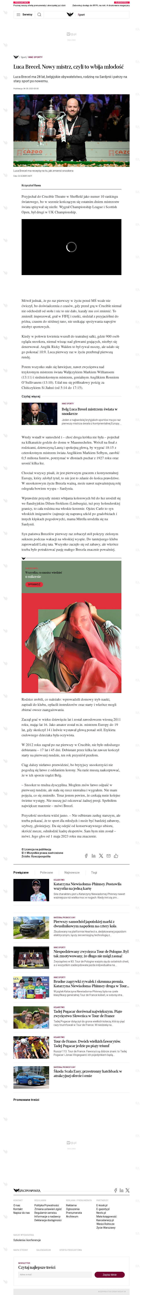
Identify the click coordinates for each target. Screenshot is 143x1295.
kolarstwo (59, 1037)
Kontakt (18, 1209)
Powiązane (21, 872)
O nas (16, 1205)
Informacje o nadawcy (47, 1216)
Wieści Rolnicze (105, 1223)
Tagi (94, 872)
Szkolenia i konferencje (27, 1240)
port (81, 15)
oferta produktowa (70, 1250)
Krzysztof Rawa (31, 185)
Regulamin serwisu (45, 1212)
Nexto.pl (101, 1212)
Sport (23, 57)
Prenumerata (74, 1212)
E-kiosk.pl (101, 1205)
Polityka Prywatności (46, 1205)
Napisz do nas (21, 1212)
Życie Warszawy (105, 1227)
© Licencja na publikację (36, 849)
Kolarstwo (59, 880)
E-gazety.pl (102, 1209)
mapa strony (20, 1250)
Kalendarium (43, 1250)
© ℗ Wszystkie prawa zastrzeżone (42, 852)
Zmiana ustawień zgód (47, 1209)
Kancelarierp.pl (105, 1220)
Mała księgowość (106, 1216)
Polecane (46, 872)
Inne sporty (35, 57)
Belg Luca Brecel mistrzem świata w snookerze (89, 411)
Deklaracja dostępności (47, 1220)
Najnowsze (72, 872)
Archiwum (72, 1216)
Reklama (71, 1205)
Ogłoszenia (73, 1209)
